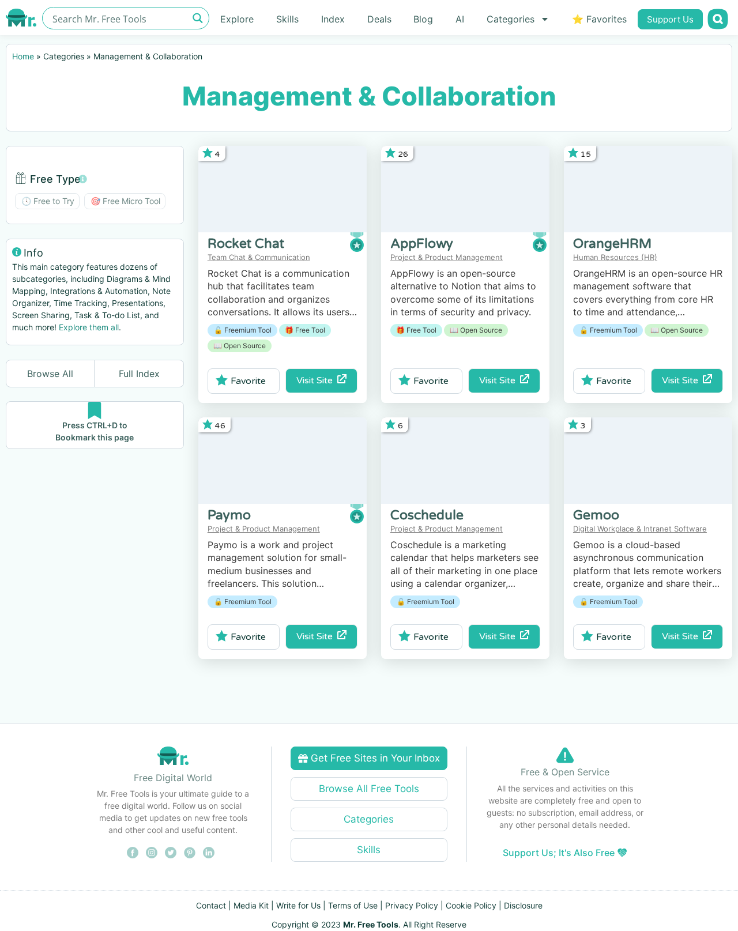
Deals (379, 19)
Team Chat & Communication (259, 257)
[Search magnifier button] (198, 18)
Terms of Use (353, 905)
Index (333, 19)
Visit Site (316, 380)
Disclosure (523, 905)
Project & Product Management (446, 257)
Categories (510, 19)
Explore (237, 19)
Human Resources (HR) (615, 257)
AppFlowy (421, 244)
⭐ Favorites (599, 19)
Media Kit (251, 905)
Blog (423, 19)
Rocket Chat (246, 244)
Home (23, 56)
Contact (211, 905)
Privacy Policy (411, 905)
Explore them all (89, 327)
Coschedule (427, 515)
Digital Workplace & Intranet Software (640, 528)
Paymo (229, 515)
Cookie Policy (471, 905)
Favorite (248, 381)
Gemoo (596, 515)
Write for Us (298, 905)
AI (459, 19)
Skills (287, 19)
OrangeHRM (612, 244)
